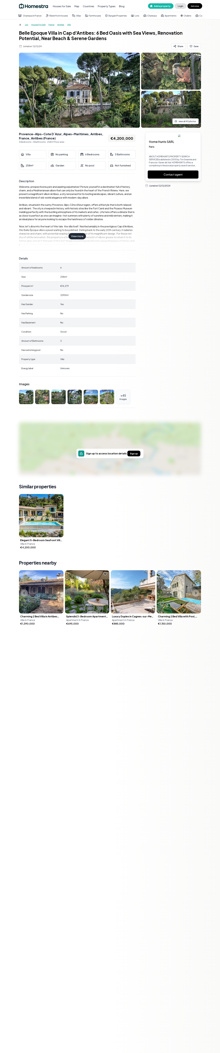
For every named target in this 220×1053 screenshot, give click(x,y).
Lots (137, 15)
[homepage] (20, 25)
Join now (195, 6)
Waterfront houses (58, 15)
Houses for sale (38, 25)
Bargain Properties (118, 15)
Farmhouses (95, 15)
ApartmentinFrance (77, 620)
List (26, 25)
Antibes (60, 25)
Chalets (187, 15)
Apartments (170, 15)
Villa (69, 25)
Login (180, 6)
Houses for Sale (62, 6)
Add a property (162, 6)
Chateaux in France (32, 15)
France (51, 25)
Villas (78, 15)
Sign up (134, 453)
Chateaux (152, 15)
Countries (88, 6)
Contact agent (173, 174)
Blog (122, 6)
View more (77, 236)
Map (76, 6)
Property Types (106, 6)
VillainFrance (27, 543)
